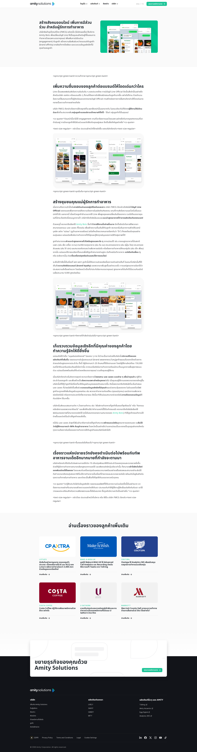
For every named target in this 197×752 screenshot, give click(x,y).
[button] (84, 4)
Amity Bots (81, 224)
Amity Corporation (43, 747)
